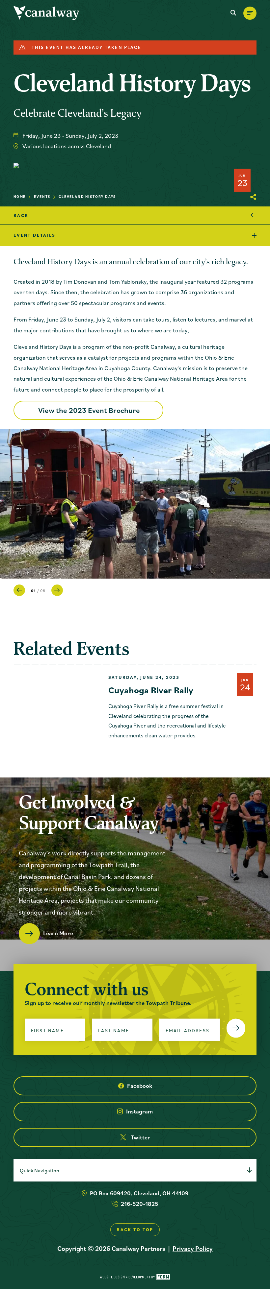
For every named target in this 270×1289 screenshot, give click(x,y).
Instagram (139, 1111)
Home (20, 196)
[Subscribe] (236, 1028)
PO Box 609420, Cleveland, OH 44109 (139, 1193)
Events (42, 196)
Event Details (35, 235)
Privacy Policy (193, 1248)
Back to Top (135, 1229)
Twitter (140, 1137)
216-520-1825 (139, 1203)
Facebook (139, 1085)
